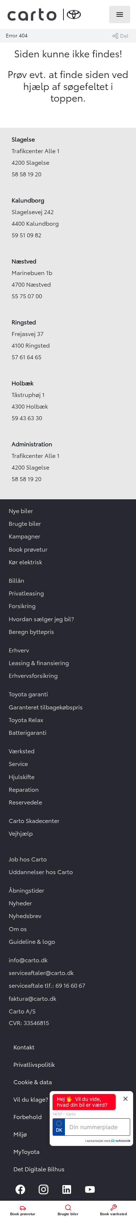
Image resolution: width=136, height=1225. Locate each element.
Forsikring (22, 606)
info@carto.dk (28, 960)
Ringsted (24, 322)
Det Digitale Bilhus (39, 1169)
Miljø (20, 1134)
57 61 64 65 (26, 357)
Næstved (24, 261)
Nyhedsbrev (25, 915)
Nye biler (21, 511)
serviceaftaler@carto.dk (41, 972)
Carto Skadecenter (34, 820)
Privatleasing (26, 593)
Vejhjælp (21, 833)
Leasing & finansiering (39, 663)
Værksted (21, 751)
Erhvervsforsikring (33, 675)
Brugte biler (25, 523)
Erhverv (19, 650)
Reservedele (25, 802)
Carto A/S (22, 1011)
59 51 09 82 (26, 235)
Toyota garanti (28, 694)
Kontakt (23, 1047)
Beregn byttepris (31, 631)
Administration (32, 444)
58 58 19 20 (26, 174)
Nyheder (20, 903)
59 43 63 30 (27, 418)
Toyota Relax (26, 720)
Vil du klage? (30, 1099)
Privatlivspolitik (34, 1064)
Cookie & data (32, 1082)
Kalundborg (28, 200)
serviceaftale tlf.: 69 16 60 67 (47, 985)
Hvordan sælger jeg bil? (41, 619)
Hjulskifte (21, 777)
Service (18, 763)
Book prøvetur (28, 549)
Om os (18, 929)
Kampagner (24, 536)
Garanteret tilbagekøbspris (46, 707)
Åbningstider (26, 890)
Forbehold (27, 1116)
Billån (16, 580)
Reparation (24, 789)
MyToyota (26, 1151)
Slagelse (23, 139)
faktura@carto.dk (32, 998)
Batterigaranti (27, 732)
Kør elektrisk (25, 562)
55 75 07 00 (27, 296)
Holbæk (22, 383)
